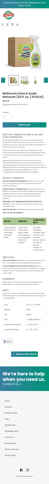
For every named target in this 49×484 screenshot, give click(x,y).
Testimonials (10, 425)
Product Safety (11, 413)
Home (7, 401)
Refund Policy (10, 443)
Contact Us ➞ (12, 384)
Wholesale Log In (12, 431)
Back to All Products (26, 354)
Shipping (6, 104)
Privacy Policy (10, 455)
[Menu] (17, 24)
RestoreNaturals (27, 476)
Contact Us (9, 437)
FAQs (7, 419)
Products (8, 407)
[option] (13, 80)
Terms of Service (12, 449)
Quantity (6, 112)
